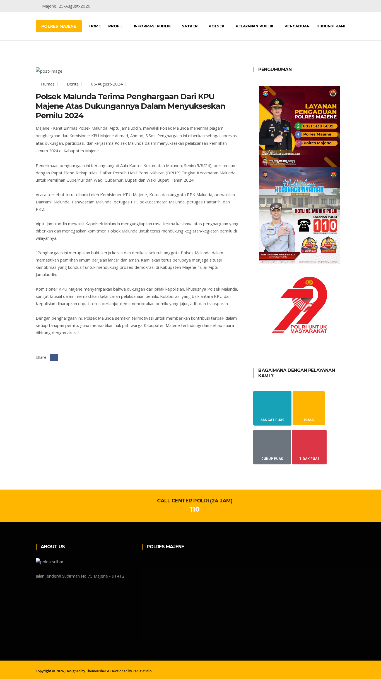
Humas (47, 84)
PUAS (309, 420)
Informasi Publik (153, 26)
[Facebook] (311, 6)
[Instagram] (333, 6)
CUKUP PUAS (272, 458)
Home (95, 26)
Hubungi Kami (331, 26)
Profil (116, 26)
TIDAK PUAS (309, 458)
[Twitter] (322, 6)
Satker (190, 26)
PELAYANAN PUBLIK (255, 26)
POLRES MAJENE (58, 26)
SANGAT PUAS (272, 419)
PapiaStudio (142, 671)
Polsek (217, 26)
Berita (72, 84)
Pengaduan (296, 26)
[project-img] (299, 126)
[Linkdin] (344, 6)
